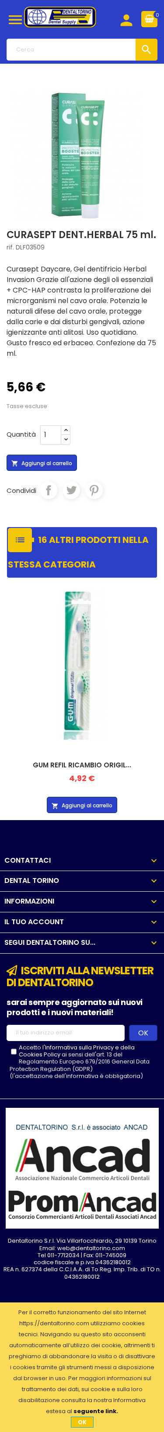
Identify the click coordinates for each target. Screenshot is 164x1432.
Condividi (48, 490)
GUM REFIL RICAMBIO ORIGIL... (82, 765)
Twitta (71, 490)
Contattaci (27, 860)
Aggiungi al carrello (41, 463)
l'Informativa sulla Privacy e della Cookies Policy (77, 1051)
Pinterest (94, 490)
